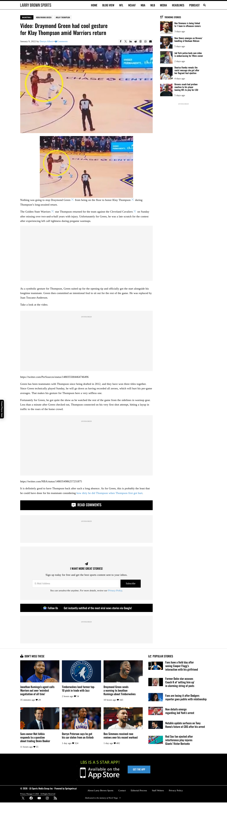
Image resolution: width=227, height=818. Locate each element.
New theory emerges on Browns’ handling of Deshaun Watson (188, 39)
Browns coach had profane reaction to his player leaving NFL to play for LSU (186, 87)
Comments (62, 41)
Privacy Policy (115, 590)
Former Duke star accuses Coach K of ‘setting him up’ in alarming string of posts (179, 682)
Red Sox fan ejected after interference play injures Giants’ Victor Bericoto (179, 740)
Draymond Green (44, 17)
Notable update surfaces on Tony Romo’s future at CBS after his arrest (185, 724)
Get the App (139, 769)
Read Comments (88, 504)
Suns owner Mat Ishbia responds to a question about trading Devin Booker (35, 737)
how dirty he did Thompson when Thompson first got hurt (109, 493)
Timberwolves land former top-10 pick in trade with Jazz (78, 688)
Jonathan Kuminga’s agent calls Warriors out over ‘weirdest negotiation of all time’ (37, 690)
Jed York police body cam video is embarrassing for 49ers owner (188, 54)
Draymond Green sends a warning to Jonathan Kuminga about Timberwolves (120, 690)
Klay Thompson (63, 17)
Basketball (27, 17)
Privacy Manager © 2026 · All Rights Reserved (37, 794)
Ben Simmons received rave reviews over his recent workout (121, 735)
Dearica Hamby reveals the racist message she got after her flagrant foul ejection (186, 70)
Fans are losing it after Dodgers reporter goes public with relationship (186, 697)
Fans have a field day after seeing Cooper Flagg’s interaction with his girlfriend (181, 665)
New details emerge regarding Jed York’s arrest (179, 710)
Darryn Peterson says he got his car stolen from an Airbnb (78, 735)
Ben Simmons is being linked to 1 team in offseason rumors (187, 25)
